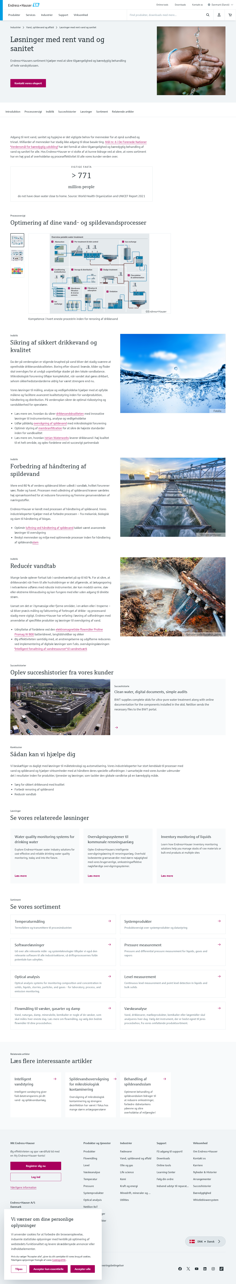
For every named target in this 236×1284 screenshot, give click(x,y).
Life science (127, 1172)
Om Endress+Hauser (205, 1151)
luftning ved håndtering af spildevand (49, 528)
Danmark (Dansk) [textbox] (220, 4)
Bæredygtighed (202, 1193)
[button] (28, 83)
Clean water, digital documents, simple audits (150, 691)
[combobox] (222, 4)
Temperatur (90, 1179)
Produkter (89, 1151)
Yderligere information (23, 1187)
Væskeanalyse (135, 1008)
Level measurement (140, 976)
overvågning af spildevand (50, 423)
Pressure (88, 1186)
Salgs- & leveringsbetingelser (107, 1265)
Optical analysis (27, 976)
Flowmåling (90, 1158)
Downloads (180, 4)
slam (35, 542)
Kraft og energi (129, 1186)
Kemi (123, 1179)
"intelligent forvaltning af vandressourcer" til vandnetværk (51, 649)
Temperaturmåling (30, 921)
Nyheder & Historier (205, 1172)
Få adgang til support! (170, 1151)
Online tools (162, 4)
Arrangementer (202, 1179)
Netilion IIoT (90, 1206)
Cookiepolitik (59, 1260)
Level (86, 1165)
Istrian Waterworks (57, 438)
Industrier (15, 27)
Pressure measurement (142, 945)
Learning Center (166, 1172)
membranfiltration (50, 428)
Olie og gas (126, 1165)
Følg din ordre (165, 1179)
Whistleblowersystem (205, 1200)
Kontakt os (197, 4)
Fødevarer (126, 1151)
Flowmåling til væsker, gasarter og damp (47, 1008)
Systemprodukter (138, 921)
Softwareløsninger (29, 945)
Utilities (124, 1200)
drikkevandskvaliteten (70, 414)
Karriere (198, 1165)
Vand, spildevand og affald (40, 27)
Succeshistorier (202, 1186)
